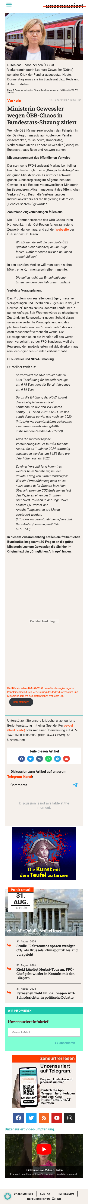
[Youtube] (56, 1118)
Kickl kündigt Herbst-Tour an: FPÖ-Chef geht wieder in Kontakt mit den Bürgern (45, 973)
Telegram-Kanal (19, 777)
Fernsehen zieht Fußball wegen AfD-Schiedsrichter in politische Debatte (45, 995)
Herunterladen (21, 701)
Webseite (62, 229)
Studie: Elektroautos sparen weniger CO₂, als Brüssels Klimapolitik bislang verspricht (47, 950)
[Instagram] (69, 1118)
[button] (8, 4)
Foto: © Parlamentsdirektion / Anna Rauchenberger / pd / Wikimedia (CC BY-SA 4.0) (42, 91)
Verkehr (14, 100)
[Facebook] (18, 1118)
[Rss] (44, 1118)
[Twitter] (31, 1118)
